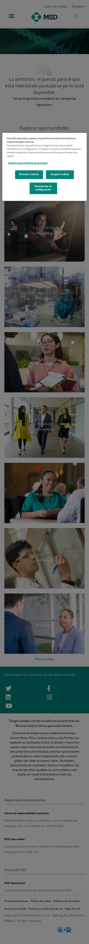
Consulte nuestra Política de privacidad (27, 163)
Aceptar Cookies (60, 174)
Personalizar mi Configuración (43, 188)
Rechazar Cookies (29, 174)
